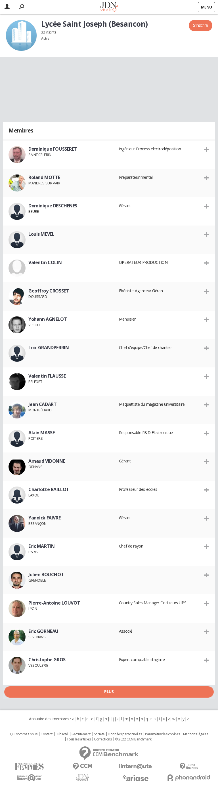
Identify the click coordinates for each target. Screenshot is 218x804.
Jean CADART (42, 404)
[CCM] (82, 766)
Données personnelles (125, 734)
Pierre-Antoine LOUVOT (54, 603)
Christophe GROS (47, 659)
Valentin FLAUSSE (47, 376)
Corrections (103, 739)
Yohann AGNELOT (47, 319)
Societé (99, 734)
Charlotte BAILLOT (48, 489)
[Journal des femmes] (29, 766)
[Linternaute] (135, 766)
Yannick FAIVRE (44, 518)
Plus (109, 691)
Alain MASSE (41, 433)
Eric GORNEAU (43, 631)
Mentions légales (195, 734)
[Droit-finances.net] (188, 766)
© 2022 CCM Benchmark (133, 739)
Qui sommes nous (23, 734)
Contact (46, 734)
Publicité (62, 734)
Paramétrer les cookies (162, 734)
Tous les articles (79, 739)
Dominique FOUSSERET (52, 149)
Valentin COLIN (45, 262)
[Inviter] (206, 149)
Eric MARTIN (41, 546)
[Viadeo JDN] (82, 777)
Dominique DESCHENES (52, 206)
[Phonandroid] (188, 777)
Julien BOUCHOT (46, 574)
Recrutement (81, 734)
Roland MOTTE (44, 177)
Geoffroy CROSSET (48, 291)
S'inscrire (200, 25)
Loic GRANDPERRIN (48, 347)
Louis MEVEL (41, 234)
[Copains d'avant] (29, 777)
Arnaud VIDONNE (46, 461)
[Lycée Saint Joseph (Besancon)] (21, 35)
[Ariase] (135, 778)
